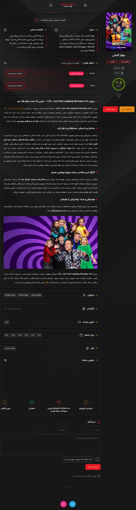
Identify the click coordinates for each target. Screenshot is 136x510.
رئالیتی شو (125, 62)
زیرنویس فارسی (10, 348)
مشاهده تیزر (127, 109)
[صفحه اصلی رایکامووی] (68, 5)
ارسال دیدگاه (93, 467)
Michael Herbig (10, 295)
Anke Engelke (36, 295)
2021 (39, 335)
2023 (26, 335)
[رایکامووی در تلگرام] (72, 504)
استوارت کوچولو (86, 408)
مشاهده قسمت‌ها (16, 73)
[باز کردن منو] (85, 5)
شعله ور (32, 408)
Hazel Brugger (23, 295)
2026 (6, 335)
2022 (33, 335)
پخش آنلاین (110, 109)
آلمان (6, 322)
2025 (13, 335)
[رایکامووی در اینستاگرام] (63, 504)
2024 (20, 335)
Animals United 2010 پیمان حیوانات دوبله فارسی (59, 409)
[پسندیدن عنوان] (119, 95)
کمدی (112, 62)
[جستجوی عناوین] (50, 5)
